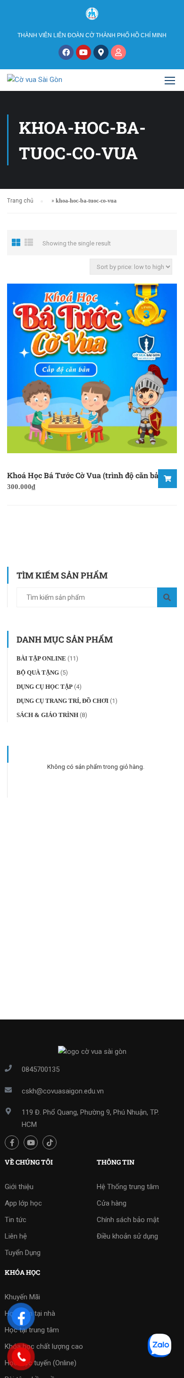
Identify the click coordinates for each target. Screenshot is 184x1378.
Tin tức (15, 1219)
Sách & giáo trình (47, 714)
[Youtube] (83, 52)
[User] (118, 52)
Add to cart (167, 478)
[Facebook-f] (12, 1142)
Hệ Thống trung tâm (128, 1186)
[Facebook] (66, 52)
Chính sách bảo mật (128, 1219)
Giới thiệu (19, 1186)
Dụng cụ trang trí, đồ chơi (63, 700)
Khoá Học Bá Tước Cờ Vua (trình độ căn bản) (86, 475)
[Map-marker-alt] (101, 52)
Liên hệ (16, 1236)
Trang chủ (20, 200)
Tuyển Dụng (23, 1252)
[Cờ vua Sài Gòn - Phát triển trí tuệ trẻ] (51, 82)
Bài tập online (41, 658)
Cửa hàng (111, 1203)
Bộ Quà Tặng (38, 672)
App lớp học (23, 1203)
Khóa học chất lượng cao (44, 1346)
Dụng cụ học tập (45, 686)
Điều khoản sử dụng (127, 1236)
